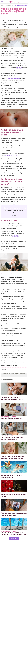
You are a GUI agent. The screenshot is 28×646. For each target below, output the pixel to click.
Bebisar (2, 5)
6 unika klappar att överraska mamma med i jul (13, 495)
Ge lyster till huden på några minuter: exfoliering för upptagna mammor (13, 457)
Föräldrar (3, 493)
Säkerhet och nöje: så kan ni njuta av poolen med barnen (13, 476)
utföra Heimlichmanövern (11, 155)
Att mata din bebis (9, 5)
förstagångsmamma (14, 78)
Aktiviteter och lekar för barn (9, 416)
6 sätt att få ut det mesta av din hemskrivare (11, 419)
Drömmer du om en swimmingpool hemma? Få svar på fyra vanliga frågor (14, 533)
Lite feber (19, 67)
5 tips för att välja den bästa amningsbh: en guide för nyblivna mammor (12, 399)
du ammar (15, 235)
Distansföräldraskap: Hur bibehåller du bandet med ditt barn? (14, 514)
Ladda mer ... (14, 538)
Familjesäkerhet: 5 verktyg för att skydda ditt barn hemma (12, 438)
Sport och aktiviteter (6, 474)
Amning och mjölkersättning (21, 5)
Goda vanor (4, 454)
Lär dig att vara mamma (7, 435)
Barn (2, 512)
